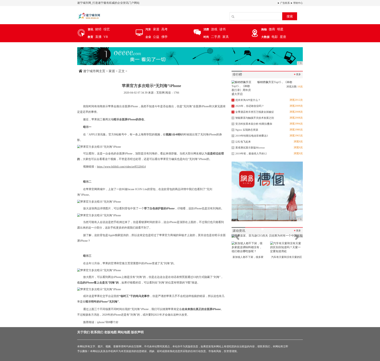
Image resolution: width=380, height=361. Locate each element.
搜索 (290, 16)
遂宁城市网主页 (94, 71)
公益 (156, 36)
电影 (275, 36)
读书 (222, 29)
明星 (280, 29)
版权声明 (137, 332)
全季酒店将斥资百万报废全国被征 (253, 111)
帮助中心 (298, 3)
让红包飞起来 (241, 141)
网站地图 (124, 332)
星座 (283, 36)
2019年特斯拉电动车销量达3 (250, 135)
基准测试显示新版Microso (248, 147)
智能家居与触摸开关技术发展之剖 (253, 117)
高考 (164, 29)
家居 (156, 29)
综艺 (107, 29)
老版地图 (110, 332)
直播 (98, 36)
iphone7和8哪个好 (107, 322)
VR (106, 36)
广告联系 (285, 3)
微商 (272, 29)
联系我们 (97, 332)
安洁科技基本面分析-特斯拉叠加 (252, 123)
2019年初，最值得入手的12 (249, 153)
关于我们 (83, 332)
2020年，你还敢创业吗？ (248, 105)
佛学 (164, 36)
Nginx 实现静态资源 (245, 129)
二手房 (215, 36)
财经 (98, 29)
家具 (225, 36)
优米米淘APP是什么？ (246, 100)
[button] (237, 235)
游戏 (214, 29)
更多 (297, 74)
